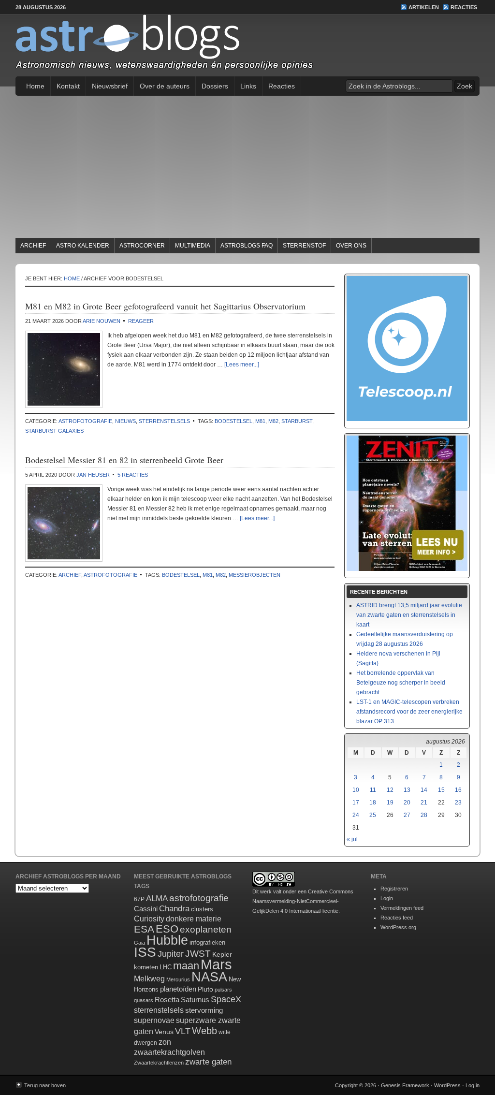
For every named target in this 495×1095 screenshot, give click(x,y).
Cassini (146, 909)
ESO (167, 929)
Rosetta (167, 999)
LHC (166, 967)
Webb (204, 1030)
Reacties (464, 7)
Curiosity (149, 919)
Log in (473, 1085)
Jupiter (171, 954)
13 (407, 790)
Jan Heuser (93, 475)
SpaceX (226, 999)
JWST (198, 954)
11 (373, 790)
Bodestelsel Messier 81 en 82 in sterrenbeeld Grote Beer (124, 460)
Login (386, 898)
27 (407, 815)
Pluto (205, 989)
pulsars (223, 990)
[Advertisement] (247, 168)
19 (390, 802)
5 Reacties (132, 475)
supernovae (154, 1020)
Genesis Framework (405, 1085)
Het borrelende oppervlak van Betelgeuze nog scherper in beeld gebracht (400, 683)
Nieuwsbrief (110, 86)
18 (372, 802)
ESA (144, 929)
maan (186, 966)
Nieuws (125, 421)
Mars (216, 964)
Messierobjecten (254, 575)
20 (407, 802)
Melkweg (149, 978)
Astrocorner (142, 245)
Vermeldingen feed (401, 908)
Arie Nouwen (101, 321)
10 (355, 790)
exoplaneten (206, 929)
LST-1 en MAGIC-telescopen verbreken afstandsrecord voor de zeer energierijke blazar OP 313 (409, 712)
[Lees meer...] (241, 364)
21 (424, 802)
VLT (182, 1031)
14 (424, 790)
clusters (202, 909)
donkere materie (193, 919)
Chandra (174, 908)
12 (390, 790)
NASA (209, 977)
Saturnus (195, 999)
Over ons (351, 245)
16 (458, 790)
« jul (352, 839)
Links (248, 86)
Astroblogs (247, 45)
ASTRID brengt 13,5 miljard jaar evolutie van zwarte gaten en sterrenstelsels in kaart (409, 615)
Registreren (394, 888)
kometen (146, 967)
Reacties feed (396, 917)
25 (372, 815)
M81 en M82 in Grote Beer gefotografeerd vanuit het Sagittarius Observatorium (165, 306)
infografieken (207, 942)
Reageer (141, 321)
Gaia (139, 943)
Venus (164, 1032)
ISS (145, 952)
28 (424, 815)
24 (355, 815)
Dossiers (215, 86)
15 (441, 790)
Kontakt (68, 86)
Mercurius (178, 979)
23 (458, 802)
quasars (143, 1000)
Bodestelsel (233, 421)
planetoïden (178, 989)
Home (35, 86)
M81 (260, 421)
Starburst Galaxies (54, 431)
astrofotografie (85, 421)
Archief (33, 245)
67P (139, 899)
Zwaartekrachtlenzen (159, 1063)
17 (355, 802)
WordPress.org (398, 927)
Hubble (167, 940)
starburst (296, 421)
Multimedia (192, 245)
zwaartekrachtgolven (169, 1052)
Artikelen (423, 7)
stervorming (204, 1010)
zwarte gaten (208, 1061)
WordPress (447, 1085)
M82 (273, 421)
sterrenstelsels (164, 421)
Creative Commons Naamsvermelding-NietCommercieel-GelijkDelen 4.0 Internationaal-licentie (302, 901)
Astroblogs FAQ (246, 245)
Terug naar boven (45, 1085)
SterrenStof (304, 245)
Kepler (222, 954)
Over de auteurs (164, 86)
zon (165, 1041)
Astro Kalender (82, 245)
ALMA (157, 898)
